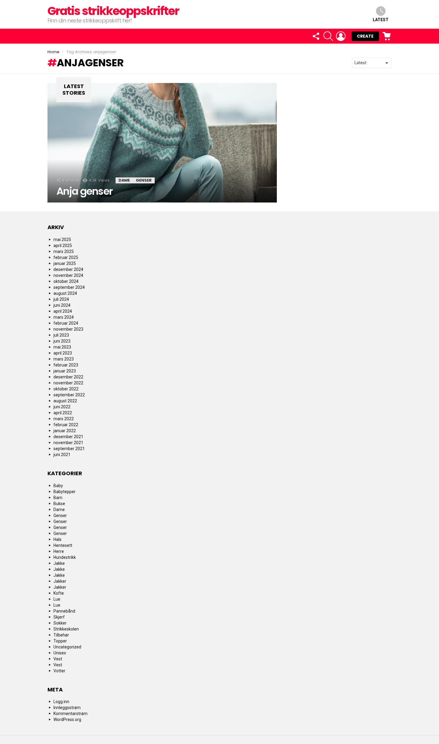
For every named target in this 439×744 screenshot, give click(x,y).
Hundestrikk (64, 557)
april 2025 (62, 245)
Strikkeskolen (66, 629)
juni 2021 (61, 454)
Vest (57, 658)
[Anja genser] (162, 143)
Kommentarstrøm (70, 713)
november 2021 (68, 442)
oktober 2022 (66, 388)
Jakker (59, 581)
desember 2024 (68, 269)
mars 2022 (63, 418)
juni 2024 (61, 305)
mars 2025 (63, 251)
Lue (56, 599)
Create (365, 36)
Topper (60, 641)
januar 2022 (64, 430)
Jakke (59, 563)
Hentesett (62, 545)
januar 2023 (64, 371)
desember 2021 (68, 436)
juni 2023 (61, 341)
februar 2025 (65, 257)
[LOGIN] (341, 36)
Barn (57, 497)
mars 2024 (63, 317)
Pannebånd (64, 611)
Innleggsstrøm (67, 707)
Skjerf (59, 617)
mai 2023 (62, 347)
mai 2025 (62, 239)
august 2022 (65, 400)
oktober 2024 (66, 281)
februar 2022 (65, 424)
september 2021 (69, 448)
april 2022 (62, 412)
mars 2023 (63, 359)
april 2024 (62, 311)
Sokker (60, 623)
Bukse (59, 503)
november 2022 (68, 383)
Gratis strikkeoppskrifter (113, 11)
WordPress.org (67, 719)
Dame (124, 180)
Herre (58, 551)
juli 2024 (61, 299)
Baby (58, 485)
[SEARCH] (328, 36)
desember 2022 (68, 377)
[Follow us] (315, 36)
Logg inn (61, 701)
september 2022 (69, 394)
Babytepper (64, 491)
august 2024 (65, 293)
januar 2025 (64, 263)
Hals (57, 539)
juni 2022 (61, 406)
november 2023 (68, 329)
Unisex (59, 653)
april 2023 (62, 353)
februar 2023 (65, 365)
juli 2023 (61, 335)
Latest (381, 19)
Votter (59, 670)
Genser (144, 180)
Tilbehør (61, 635)
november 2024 (68, 275)
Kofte (58, 593)
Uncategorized (67, 647)
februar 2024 (65, 323)
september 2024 (69, 287)
